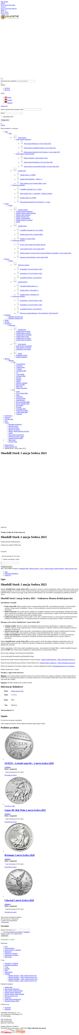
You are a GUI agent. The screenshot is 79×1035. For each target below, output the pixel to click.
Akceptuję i (16, 932)
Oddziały (7, 974)
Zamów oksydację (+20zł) (11, 559)
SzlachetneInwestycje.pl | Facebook (63, 666)
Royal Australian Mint (23, 402)
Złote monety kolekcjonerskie (25, 154)
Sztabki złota (8, 987)
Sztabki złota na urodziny (24, 340)
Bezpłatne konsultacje (15, 424)
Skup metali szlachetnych (16, 435)
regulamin (27, 932)
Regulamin (8, 952)
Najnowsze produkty (18, 185)
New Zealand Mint (22, 393)
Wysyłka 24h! (9, 419)
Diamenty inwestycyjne (15, 316)
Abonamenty (9, 972)
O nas (6, 967)
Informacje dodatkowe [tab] (11, 573)
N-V (13, 390)
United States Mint (22, 412)
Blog (6, 970)
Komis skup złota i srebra (16, 436)
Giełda (10, 433)
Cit (17, 372)
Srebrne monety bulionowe (24, 211)
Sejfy (6, 421)
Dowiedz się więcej (11, 775)
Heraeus (18, 378)
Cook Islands (20, 374)
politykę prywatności (16, 932)
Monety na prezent (14, 429)
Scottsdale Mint (21, 409)
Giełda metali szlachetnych (13, 999)
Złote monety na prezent (23, 347)
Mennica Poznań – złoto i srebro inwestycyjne (22, 975)
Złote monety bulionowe (23, 139)
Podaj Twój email (6, 930)
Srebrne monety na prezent (24, 220)
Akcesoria (8, 997)
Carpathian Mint (21, 371)
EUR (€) (7, 88)
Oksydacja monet (13, 428)
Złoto (6, 132)
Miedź (18, 222)
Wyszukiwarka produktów (9, 81)
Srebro (7, 204)
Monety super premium (23, 215)
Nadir (18, 391)
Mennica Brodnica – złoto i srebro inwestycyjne (23, 979)
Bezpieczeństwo (10, 948)
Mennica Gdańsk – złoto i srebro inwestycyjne (22, 981)
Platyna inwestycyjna (11, 996)
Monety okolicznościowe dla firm (18, 431)
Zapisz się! (5, 935)
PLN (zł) (7, 90)
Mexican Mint (20, 384)
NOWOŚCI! (8, 416)
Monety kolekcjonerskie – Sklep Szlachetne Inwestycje (58, 659)
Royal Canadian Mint (22, 403)
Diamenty (8, 315)
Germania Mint (20, 376)
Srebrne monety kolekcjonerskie (26, 213)
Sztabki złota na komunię (24, 335)
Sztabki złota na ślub (22, 336)
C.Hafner (19, 369)
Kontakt (7, 968)
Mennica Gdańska (21, 383)
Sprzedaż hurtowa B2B (15, 438)
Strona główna (9, 445)
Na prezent (8, 323)
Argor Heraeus (20, 364)
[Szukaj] (1, 83)
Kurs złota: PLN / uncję (8, 6)
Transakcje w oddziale (11, 963)
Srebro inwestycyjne (11, 446)
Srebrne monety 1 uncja (36, 568)
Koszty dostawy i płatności (13, 950)
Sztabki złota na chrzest (23, 333)
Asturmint (19, 365)
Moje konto (8, 957)
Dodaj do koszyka (7, 566)
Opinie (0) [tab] (8, 575)
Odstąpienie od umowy (12, 955)
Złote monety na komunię (24, 346)
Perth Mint (19, 397)
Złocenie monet (13, 426)
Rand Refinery (20, 400)
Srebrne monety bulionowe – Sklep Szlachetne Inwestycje (57, 663)
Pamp (18, 395)
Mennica (7, 359)
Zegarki (7, 322)
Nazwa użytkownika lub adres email (12, 109)
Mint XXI (19, 386)
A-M (13, 362)
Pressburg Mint (20, 398)
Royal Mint (19, 405)
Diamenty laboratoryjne (15, 318)
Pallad (6, 320)
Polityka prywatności (11, 953)
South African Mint (22, 410)
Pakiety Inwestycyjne (22, 216)
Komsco (18, 379)
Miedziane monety (21, 355)
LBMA (18, 381)
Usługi (7, 422)
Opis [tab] (6, 572)
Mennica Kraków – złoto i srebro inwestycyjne (22, 977)
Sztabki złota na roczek (23, 331)
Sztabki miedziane (21, 357)
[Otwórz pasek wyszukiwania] (2, 79)
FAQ (6, 946)
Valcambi (19, 414)
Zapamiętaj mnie (8, 116)
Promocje (7, 417)
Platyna (7, 259)
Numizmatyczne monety (23, 349)
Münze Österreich (21, 388)
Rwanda (18, 407)
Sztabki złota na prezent (23, 338)
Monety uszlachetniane (23, 218)
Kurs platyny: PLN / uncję (9, 10)
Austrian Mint (20, 367)
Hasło (2, 113)
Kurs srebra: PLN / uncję (4, 3)
